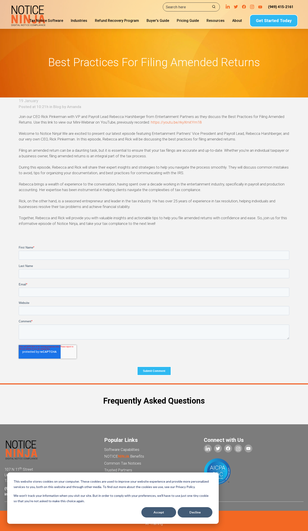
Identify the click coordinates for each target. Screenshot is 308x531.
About (237, 20)
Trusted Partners (118, 470)
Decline (195, 512)
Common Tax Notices (122, 463)
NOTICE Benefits (124, 456)
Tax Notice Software (46, 20)
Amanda (74, 106)
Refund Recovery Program (117, 20)
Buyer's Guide (158, 20)
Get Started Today (274, 20)
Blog (57, 106)
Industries (79, 20)
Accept (159, 512)
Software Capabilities (121, 449)
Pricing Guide (188, 20)
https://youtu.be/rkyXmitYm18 (176, 122)
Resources (216, 20)
